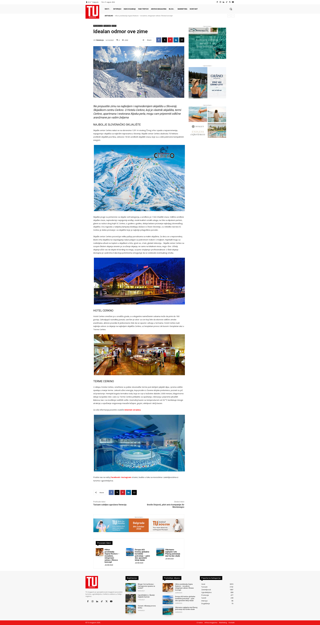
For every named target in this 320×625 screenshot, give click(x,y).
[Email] (181, 39)
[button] (230, 9)
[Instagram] (220, 2)
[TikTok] (226, 2)
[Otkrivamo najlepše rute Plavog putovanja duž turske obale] (160, 552)
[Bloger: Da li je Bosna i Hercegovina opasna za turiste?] (131, 587)
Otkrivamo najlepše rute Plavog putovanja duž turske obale (172, 553)
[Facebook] (217, 2)
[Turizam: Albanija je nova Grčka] (131, 609)
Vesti (114, 26)
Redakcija (100, 40)
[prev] (228, 15)
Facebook (115, 477)
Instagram (126, 477)
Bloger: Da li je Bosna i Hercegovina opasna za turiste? (146, 586)
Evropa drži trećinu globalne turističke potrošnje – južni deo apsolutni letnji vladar (144, 16)
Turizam (107, 26)
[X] (229, 2)
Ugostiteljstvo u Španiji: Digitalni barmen (146, 596)
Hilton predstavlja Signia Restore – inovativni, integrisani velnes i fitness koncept (112, 556)
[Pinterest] (170, 39)
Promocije (98, 26)
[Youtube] (232, 2)
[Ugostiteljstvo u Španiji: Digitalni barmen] (131, 598)
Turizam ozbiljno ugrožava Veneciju (109, 504)
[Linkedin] (223, 2)
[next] (232, 15)
